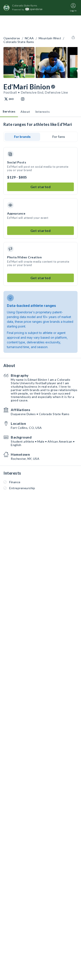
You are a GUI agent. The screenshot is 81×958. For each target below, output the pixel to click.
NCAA (29, 38)
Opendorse (11, 38)
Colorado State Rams (18, 42)
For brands (22, 137)
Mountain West (50, 38)
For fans (58, 137)
